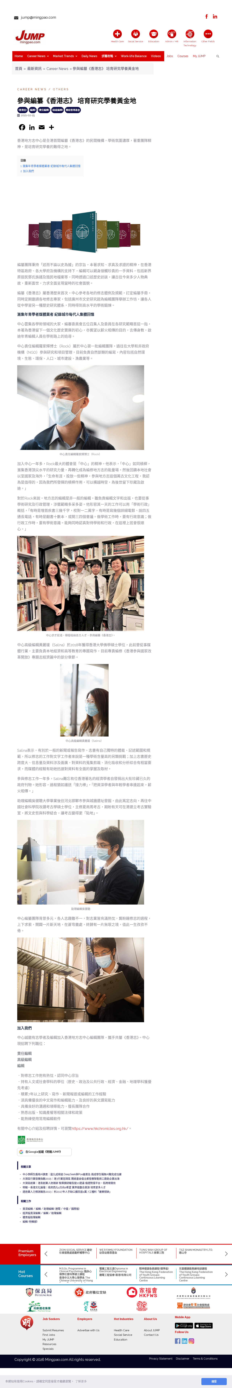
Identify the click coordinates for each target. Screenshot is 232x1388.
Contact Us (151, 1335)
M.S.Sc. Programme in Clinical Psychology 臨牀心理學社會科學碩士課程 (75, 1271)
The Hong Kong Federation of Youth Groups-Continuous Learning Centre (156, 1276)
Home (19, 56)
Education (120, 1339)
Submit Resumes (53, 1330)
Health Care (121, 1330)
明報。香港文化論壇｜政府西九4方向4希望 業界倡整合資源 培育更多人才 (64, 1187)
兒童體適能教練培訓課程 (193, 1268)
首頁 (18, 69)
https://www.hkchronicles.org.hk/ (100, 1128)
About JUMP (152, 1330)
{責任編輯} (44, 110)
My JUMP (199, 56)
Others (61, 89)
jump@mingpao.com (37, 17)
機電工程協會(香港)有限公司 (115, 1274)
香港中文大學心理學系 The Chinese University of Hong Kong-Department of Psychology (76, 1281)
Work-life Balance (134, 56)
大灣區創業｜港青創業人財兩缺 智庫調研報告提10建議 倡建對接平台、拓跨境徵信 (69, 1183)
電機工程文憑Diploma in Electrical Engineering (113, 1270)
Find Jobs (49, 1335)
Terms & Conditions (205, 1358)
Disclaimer (184, 1358)
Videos (156, 56)
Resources (49, 1344)
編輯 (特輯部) (30, 1221)
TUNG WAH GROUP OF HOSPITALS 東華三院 (153, 1251)
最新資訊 (34, 69)
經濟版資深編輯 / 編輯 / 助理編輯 (42, 1213)
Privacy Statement (162, 1358)
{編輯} (33, 110)
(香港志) (22, 110)
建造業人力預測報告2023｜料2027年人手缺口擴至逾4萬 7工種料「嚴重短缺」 (67, 1191)
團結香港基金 (73, 110)
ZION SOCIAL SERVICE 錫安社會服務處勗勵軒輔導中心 (75, 1251)
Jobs (170, 56)
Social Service (123, 1335)
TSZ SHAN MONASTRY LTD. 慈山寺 (196, 1251)
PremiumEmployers (27, 1253)
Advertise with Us (88, 1330)
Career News (36, 56)
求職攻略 (107, 56)
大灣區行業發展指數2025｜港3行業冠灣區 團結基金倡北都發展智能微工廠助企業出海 (71, 1178)
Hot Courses (25, 1274)
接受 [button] (214, 1381)
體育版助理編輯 (31, 1217)
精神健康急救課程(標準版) (154, 1268)
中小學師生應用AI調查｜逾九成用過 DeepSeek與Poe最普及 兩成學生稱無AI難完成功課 (72, 1174)
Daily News (89, 56)
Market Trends (63, 56)
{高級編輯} (57, 110)
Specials (48, 1348)
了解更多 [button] (81, 1381)
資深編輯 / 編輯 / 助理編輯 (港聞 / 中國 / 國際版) (51, 1208)
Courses (182, 56)
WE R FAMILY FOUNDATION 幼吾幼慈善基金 (115, 1251)
